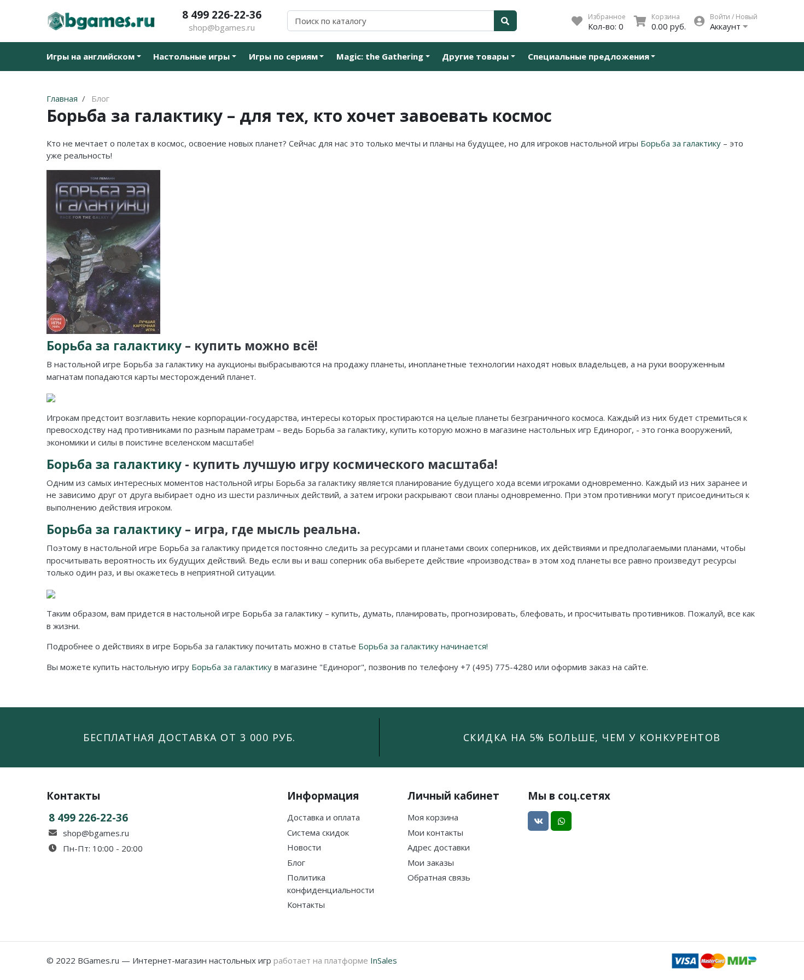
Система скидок (318, 832)
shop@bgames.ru (222, 27)
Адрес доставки (438, 847)
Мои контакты (435, 832)
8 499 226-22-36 (221, 14)
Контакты (306, 904)
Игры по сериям (283, 56)
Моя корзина (432, 817)
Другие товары (475, 56)
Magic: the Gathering (379, 56)
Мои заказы (430, 862)
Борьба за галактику (680, 143)
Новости (304, 847)
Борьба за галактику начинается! (423, 646)
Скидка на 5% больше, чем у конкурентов (592, 737)
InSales (383, 960)
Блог (296, 862)
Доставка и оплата (323, 817)
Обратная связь (438, 877)
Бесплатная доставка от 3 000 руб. (189, 737)
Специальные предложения (588, 56)
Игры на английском (90, 56)
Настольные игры (191, 56)
